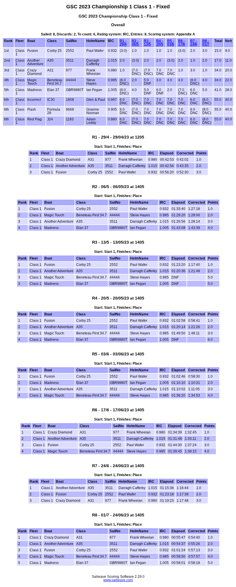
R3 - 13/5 (147, 42)
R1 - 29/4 (123, 42)
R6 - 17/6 (181, 42)
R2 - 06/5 (135, 42)
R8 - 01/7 (205, 42)
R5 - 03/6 (170, 42)
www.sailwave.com (118, 580)
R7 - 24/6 (193, 42)
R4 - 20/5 (159, 42)
